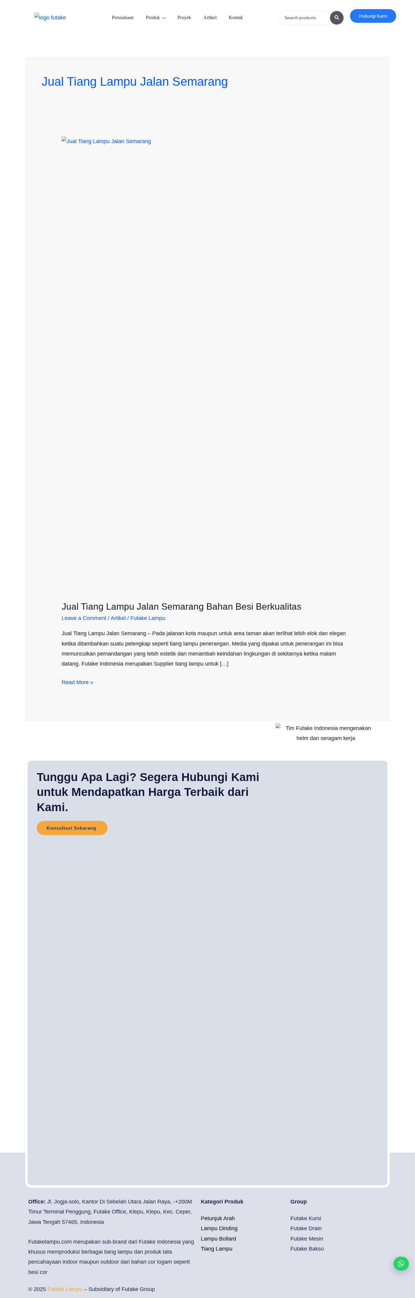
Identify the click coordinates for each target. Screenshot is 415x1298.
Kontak (236, 17)
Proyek (184, 17)
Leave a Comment (84, 618)
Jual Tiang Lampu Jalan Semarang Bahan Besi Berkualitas (181, 606)
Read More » (77, 681)
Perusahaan (123, 17)
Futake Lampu (65, 1289)
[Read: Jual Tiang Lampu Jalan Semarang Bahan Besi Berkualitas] (207, 364)
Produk (153, 17)
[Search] (337, 18)
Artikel (210, 17)
